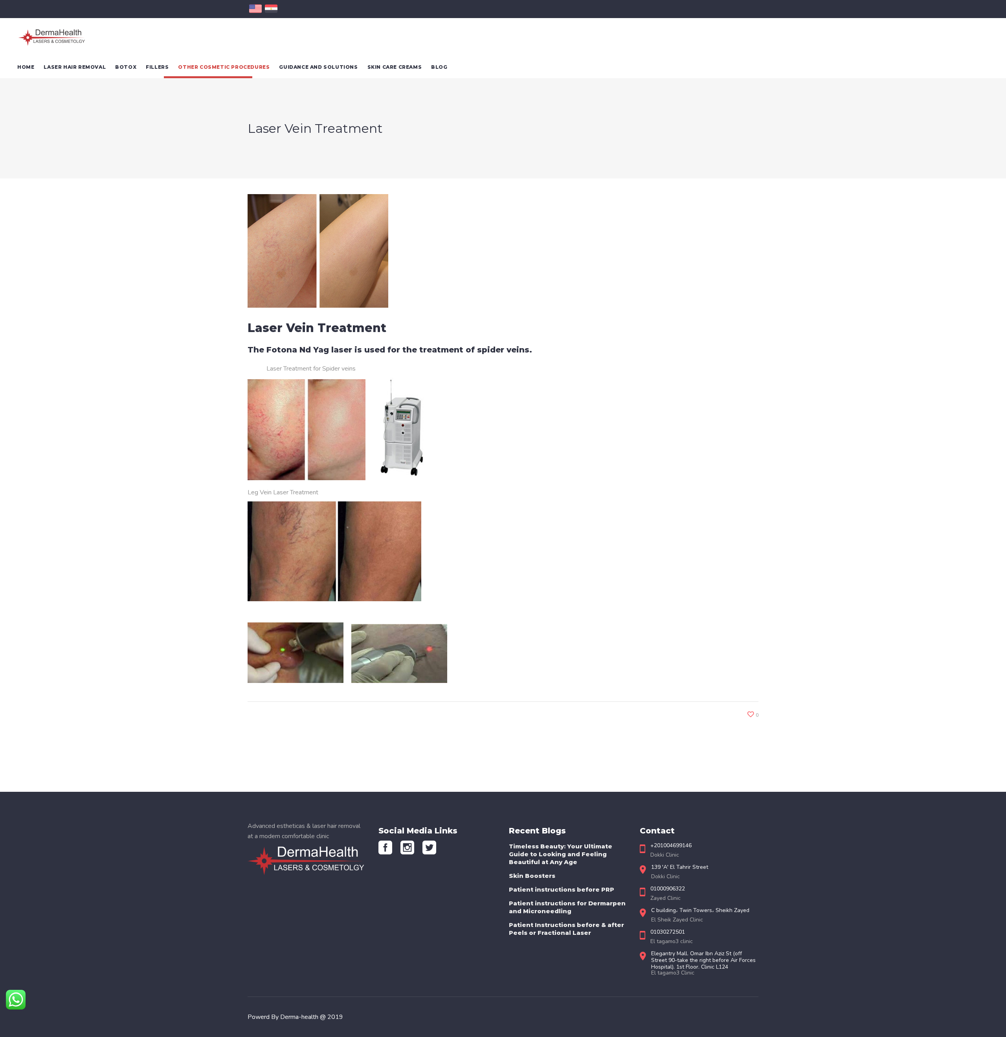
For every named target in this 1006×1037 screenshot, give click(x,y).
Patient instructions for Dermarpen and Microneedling (567, 907)
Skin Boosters (532, 875)
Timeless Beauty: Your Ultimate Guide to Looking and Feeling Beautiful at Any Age (560, 854)
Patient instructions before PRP (561, 889)
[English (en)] (255, 13)
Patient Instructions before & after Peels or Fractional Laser (566, 928)
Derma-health (300, 1017)
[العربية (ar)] (271, 13)
